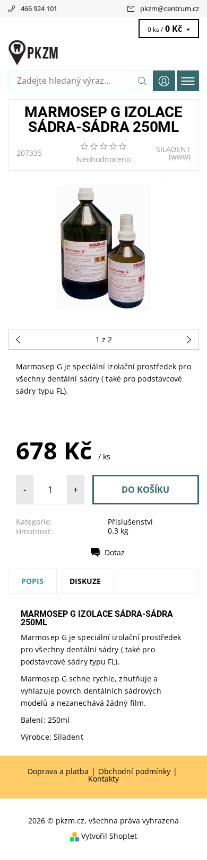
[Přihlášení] (164, 80)
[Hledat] (142, 80)
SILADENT (173, 149)
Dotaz (115, 552)
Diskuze (85, 581)
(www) (180, 157)
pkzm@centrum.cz (169, 8)
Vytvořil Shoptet (109, 836)
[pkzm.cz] (103, 52)
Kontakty (103, 779)
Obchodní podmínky (134, 771)
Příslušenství (130, 522)
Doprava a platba (58, 771)
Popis (32, 581)
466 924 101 (39, 8)
